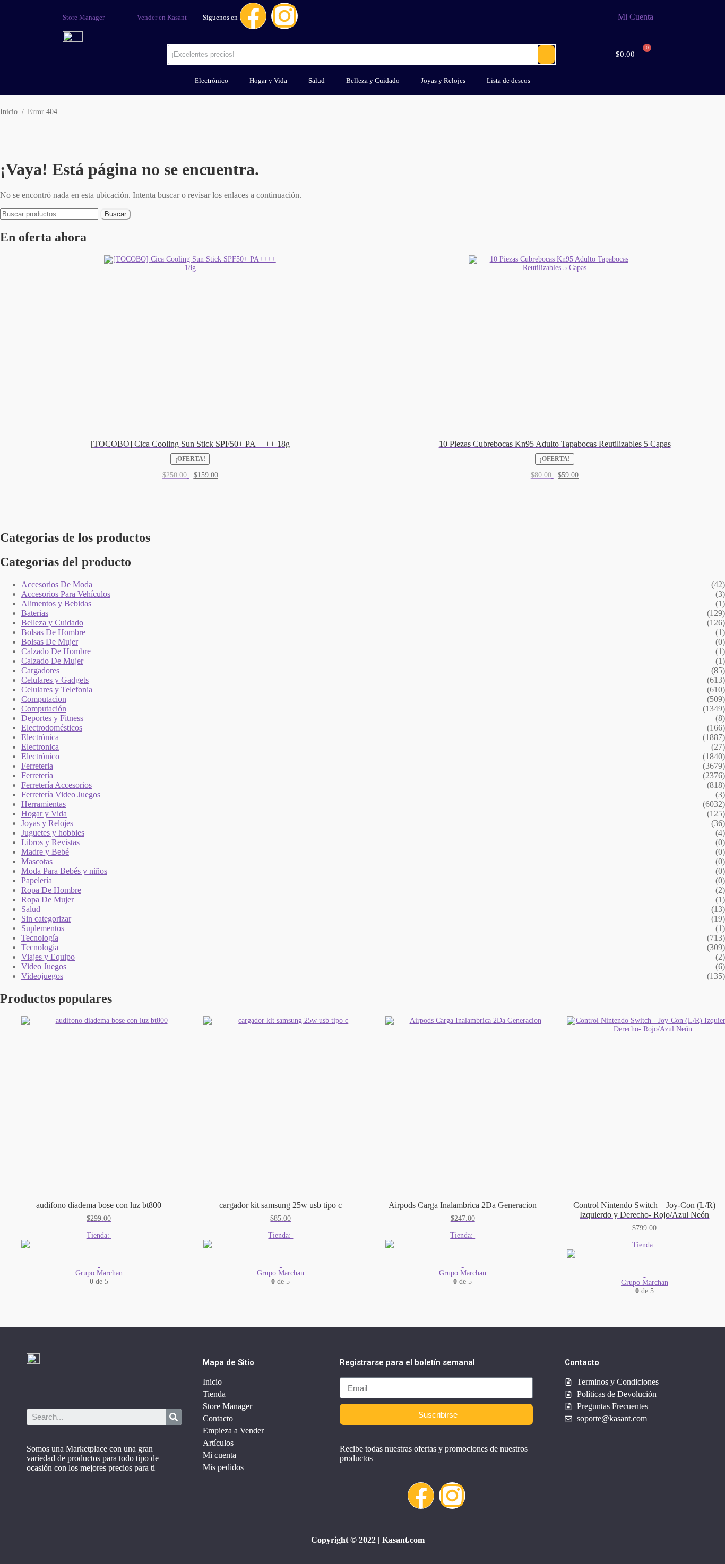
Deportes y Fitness (52, 718)
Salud (316, 80)
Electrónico (211, 80)
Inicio (9, 112)
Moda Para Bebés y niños (64, 870)
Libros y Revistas (50, 842)
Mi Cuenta (635, 16)
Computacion (43, 698)
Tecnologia (39, 947)
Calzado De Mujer (52, 660)
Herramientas (43, 804)
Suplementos (42, 928)
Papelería (36, 880)
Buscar (115, 214)
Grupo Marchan (99, 1273)
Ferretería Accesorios (56, 784)
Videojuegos (42, 975)
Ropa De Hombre (51, 889)
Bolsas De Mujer (49, 641)
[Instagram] (284, 16)
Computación (43, 708)
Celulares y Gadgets (55, 679)
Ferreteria (37, 765)
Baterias (34, 613)
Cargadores (40, 670)
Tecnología (39, 937)
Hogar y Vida (268, 80)
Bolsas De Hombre (53, 632)
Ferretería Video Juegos (60, 794)
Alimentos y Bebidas (56, 603)
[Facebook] (253, 16)
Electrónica (40, 737)
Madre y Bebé (45, 851)
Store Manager (84, 17)
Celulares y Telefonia (56, 689)
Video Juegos (43, 966)
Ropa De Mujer (47, 899)
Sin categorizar (46, 918)
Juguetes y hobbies (52, 832)
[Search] (174, 1417)
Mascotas (37, 861)
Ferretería (37, 775)
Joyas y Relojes (443, 80)
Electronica (40, 746)
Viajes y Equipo (48, 956)
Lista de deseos (508, 80)
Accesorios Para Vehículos (65, 593)
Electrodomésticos (51, 727)
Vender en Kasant (162, 17)
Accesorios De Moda (56, 584)
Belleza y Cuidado (373, 80)
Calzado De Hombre (56, 651)
